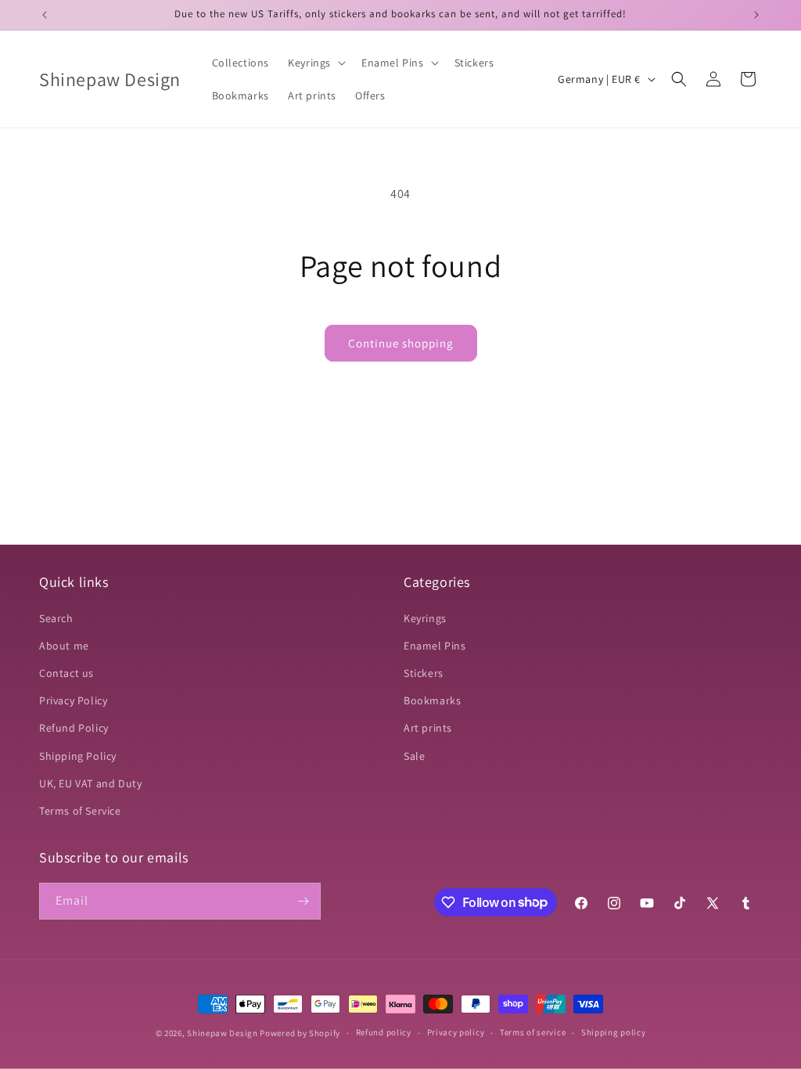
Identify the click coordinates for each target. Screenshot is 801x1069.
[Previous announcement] (44, 15)
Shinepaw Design (222, 1033)
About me (64, 646)
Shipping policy (613, 1032)
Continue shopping (401, 343)
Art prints (428, 728)
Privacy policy (456, 1032)
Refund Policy (74, 728)
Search (56, 618)
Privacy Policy (73, 700)
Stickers (424, 673)
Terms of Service (80, 811)
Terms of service (533, 1032)
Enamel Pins (435, 646)
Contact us (66, 673)
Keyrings (425, 618)
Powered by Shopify (300, 1033)
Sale (414, 756)
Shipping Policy (78, 756)
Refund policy (383, 1032)
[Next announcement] (756, 15)
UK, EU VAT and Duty (90, 783)
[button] (315, 62)
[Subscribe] (303, 901)
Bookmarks (432, 700)
